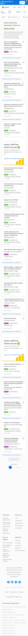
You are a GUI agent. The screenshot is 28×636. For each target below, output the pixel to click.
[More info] (23, 42)
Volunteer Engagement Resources (6, 555)
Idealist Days (6, 533)
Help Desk (18, 548)
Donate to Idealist (20, 550)
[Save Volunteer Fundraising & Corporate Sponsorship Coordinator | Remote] (23, 438)
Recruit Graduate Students (7, 560)
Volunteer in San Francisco (9, 612)
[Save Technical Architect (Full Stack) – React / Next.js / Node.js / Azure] (23, 299)
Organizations (6, 526)
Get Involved (3, 12)
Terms (6, 592)
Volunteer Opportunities (6, 519)
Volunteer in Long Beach (8, 625)
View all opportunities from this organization (11, 58)
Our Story (17, 540)
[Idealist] (5, 7)
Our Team (17, 543)
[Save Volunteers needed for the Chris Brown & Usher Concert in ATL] (23, 104)
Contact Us (18, 545)
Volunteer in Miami (7, 623)
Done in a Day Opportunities (6, 523)
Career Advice (18, 528)
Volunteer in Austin (19, 615)
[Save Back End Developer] (23, 318)
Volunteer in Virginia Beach (9, 617)
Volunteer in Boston (7, 609)
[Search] (24, 7)
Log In (14, 7)
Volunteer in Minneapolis (8, 628)
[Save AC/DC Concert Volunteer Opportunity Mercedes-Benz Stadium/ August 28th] (23, 62)
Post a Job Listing (7, 543)
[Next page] (20, 467)
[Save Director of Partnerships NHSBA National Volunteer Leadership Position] (23, 382)
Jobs (16, 518)
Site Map (21, 592)
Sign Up (19, 7)
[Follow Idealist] (8, 582)
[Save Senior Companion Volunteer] (23, 364)
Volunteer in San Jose (20, 607)
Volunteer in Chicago (7, 620)
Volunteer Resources (5, 530)
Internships (18, 520)
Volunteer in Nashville (20, 623)
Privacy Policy (13, 592)
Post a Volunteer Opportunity (7, 546)
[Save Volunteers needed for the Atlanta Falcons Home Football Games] (23, 83)
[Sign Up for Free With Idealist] (14, 151)
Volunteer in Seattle (7, 607)
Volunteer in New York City (9, 633)
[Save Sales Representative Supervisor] (23, 249)
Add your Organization (6, 550)
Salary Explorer (19, 525)
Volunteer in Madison (20, 620)
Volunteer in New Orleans (8, 631)
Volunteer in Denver (7, 615)
